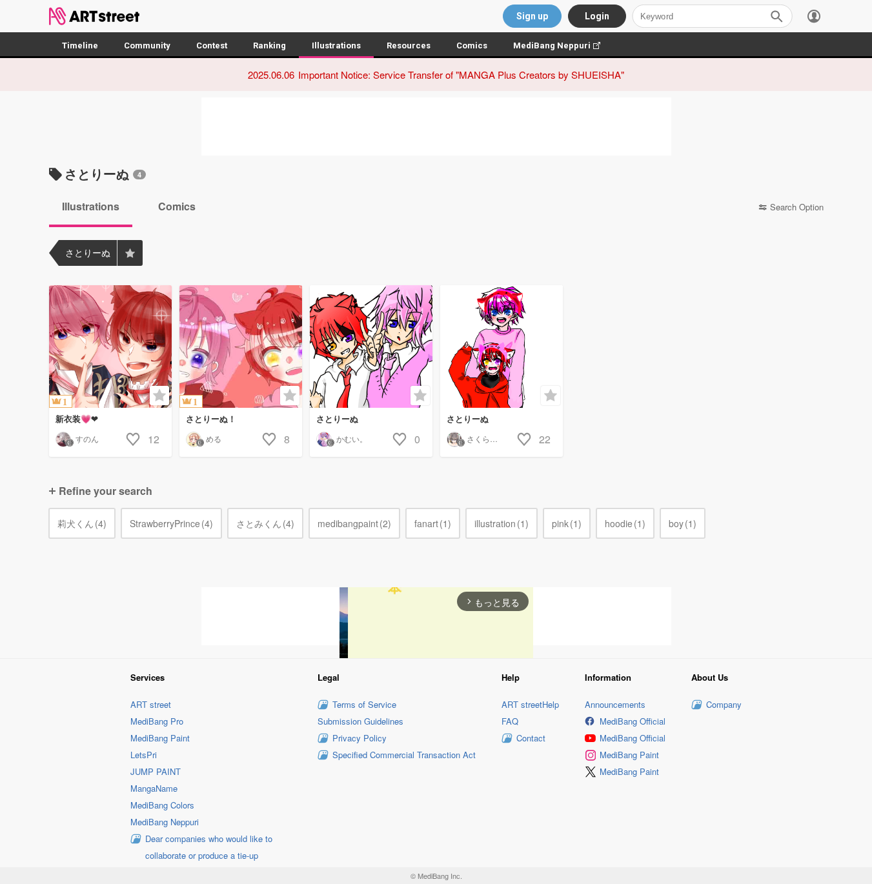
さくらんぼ (486, 438)
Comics (471, 45)
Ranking (269, 45)
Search (776, 16)
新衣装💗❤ (77, 418)
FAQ (510, 721)
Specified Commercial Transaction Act (404, 754)
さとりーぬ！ (211, 418)
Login (597, 16)
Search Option (797, 207)
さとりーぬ (337, 418)
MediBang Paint (160, 738)
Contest (211, 45)
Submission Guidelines (360, 721)
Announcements (615, 704)
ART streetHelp (530, 704)
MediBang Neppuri (563, 45)
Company (724, 704)
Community (147, 45)
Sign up (532, 16)
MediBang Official (632, 721)
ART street (150, 704)
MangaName (153, 788)
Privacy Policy (359, 738)
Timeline (80, 45)
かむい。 (351, 438)
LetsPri (143, 754)
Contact (530, 738)
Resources (409, 45)
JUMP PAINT (155, 771)
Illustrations (336, 45)
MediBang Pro (156, 721)
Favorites (130, 253)
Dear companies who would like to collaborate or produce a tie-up (208, 846)
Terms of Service (364, 704)
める (213, 438)
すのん (87, 438)
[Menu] (814, 16)
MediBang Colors (162, 805)
